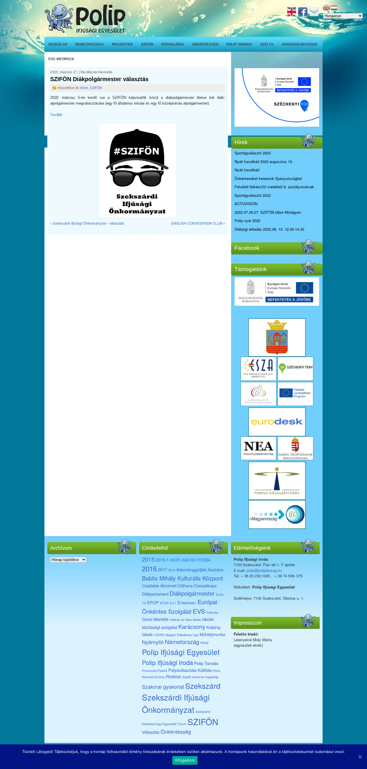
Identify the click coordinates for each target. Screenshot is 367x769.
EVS (199, 611)
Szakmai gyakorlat (163, 686)
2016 (149, 568)
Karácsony (191, 626)
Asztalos (215, 569)
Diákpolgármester (192, 593)
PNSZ (204, 643)
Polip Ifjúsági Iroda (167, 662)
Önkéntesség (205, 44)
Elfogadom (185, 760)
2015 (148, 559)
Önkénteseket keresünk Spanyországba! (268, 178)
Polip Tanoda (239, 44)
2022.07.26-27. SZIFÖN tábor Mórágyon (268, 212)
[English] (292, 14)
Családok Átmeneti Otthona (167, 585)
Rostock (173, 676)
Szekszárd (202, 685)
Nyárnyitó (153, 642)
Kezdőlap (57, 44)
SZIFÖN (147, 44)
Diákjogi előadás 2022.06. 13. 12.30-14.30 (269, 229)
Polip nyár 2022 (247, 220)
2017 (162, 569)
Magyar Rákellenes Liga (182, 635)
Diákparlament (155, 594)
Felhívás (212, 612)
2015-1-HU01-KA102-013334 (183, 560)
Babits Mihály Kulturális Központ (182, 578)
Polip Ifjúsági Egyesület (181, 651)
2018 (171, 570)
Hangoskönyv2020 (299, 44)
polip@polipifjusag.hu (264, 570)
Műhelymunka (212, 634)
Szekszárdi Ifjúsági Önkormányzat (176, 703)
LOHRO (159, 635)
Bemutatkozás (89, 44)
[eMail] (314, 14)
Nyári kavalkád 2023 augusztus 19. (264, 161)
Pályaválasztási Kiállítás (190, 670)
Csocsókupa (205, 585)
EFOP (153, 602)
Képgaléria (172, 44)
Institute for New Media (185, 619)
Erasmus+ (186, 602)
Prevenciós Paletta (154, 670)
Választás (150, 732)
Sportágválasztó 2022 (253, 195)
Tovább (56, 115)
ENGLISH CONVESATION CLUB (196, 223)
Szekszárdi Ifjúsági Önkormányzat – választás (88, 223)
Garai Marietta (155, 619)
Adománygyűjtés (191, 569)
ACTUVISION (246, 203)
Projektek (122, 44)
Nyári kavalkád (247, 169)
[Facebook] (303, 14)
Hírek (84, 88)
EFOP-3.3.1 (168, 603)
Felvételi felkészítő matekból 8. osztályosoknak (274, 186)
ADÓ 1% (267, 44)
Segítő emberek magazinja (200, 677)
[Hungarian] (334, 7)
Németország (182, 641)
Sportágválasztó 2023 (253, 153)
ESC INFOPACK (61, 59)
